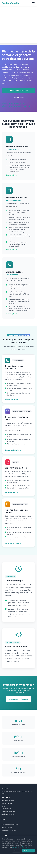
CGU (3, 822)
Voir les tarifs (19, 98)
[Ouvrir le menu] (33, 3)
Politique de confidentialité (10, 825)
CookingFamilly (10, 3)
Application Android (8, 814)
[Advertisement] (18, 24)
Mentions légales (7, 827)
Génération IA (27, 106)
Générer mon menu (11, 399)
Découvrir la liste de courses (11, 106)
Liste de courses (7, 803)
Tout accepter (28, 851)
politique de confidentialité (20, 847)
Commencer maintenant (18, 699)
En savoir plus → (11, 175)
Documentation (6, 808)
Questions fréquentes (8, 811)
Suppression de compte (9, 830)
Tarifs (3, 806)
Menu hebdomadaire (8, 800)
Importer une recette (12, 543)
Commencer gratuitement (18, 90)
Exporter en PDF (10, 492)
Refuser (16, 851)
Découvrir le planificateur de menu (13, 103)
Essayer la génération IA (13, 450)
